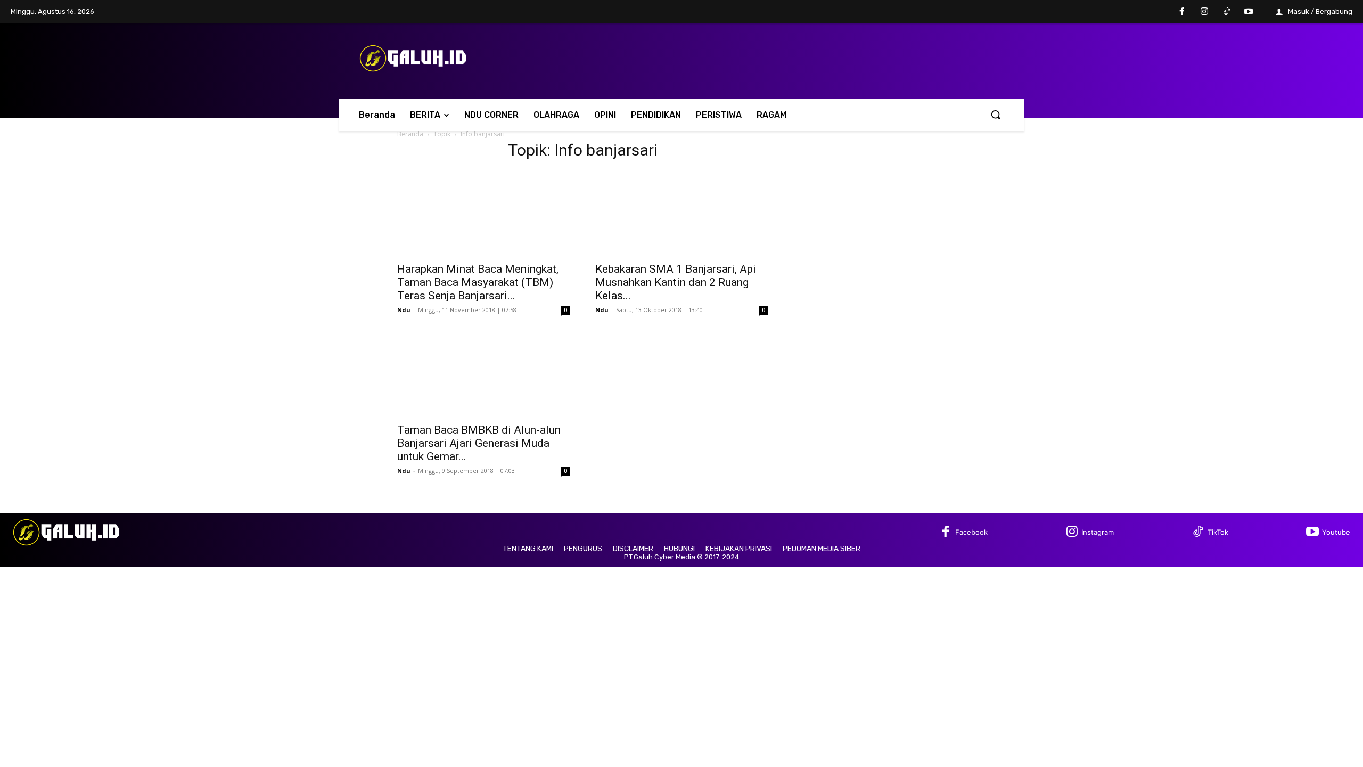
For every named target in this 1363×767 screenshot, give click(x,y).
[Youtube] (1248, 12)
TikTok (1218, 532)
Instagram (1097, 532)
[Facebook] (1182, 12)
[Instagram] (1204, 12)
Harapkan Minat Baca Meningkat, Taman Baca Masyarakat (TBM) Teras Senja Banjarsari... (478, 282)
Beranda (410, 133)
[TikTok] (1227, 12)
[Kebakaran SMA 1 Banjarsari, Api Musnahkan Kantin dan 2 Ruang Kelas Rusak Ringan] (681, 213)
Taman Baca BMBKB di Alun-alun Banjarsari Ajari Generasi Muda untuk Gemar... (479, 443)
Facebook (971, 532)
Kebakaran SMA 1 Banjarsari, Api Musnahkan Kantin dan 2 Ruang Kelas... (675, 282)
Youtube (1336, 532)
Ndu (403, 310)
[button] (996, 114)
